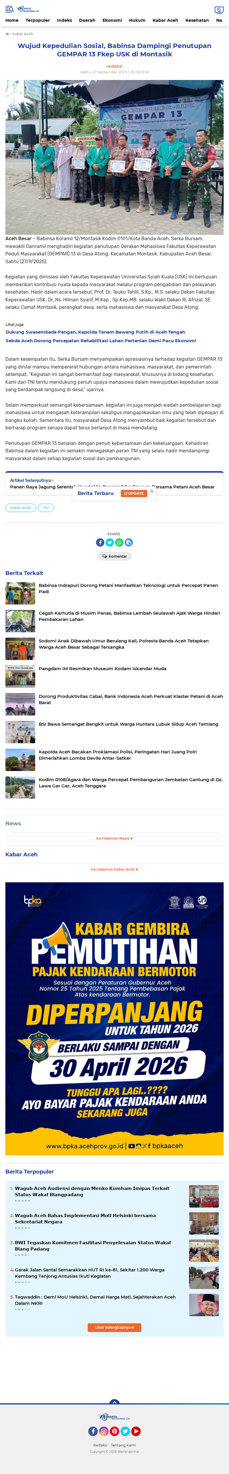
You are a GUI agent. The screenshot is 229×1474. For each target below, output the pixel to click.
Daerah (87, 20)
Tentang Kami (123, 1445)
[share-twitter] (110, 542)
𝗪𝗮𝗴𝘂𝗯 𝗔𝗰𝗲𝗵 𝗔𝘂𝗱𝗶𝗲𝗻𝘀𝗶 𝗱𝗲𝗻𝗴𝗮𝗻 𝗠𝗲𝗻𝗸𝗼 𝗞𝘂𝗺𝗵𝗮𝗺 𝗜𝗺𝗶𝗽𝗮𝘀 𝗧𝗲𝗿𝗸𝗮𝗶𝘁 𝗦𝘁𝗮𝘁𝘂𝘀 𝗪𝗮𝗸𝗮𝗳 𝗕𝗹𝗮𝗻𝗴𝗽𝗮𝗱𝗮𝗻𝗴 (92, 1191)
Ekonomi (112, 20)
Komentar (117, 556)
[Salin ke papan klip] (129, 542)
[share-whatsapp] (119, 542)
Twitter (127, 1438)
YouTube (140, 1438)
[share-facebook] (100, 542)
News (13, 823)
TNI (46, 507)
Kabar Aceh (165, 20)
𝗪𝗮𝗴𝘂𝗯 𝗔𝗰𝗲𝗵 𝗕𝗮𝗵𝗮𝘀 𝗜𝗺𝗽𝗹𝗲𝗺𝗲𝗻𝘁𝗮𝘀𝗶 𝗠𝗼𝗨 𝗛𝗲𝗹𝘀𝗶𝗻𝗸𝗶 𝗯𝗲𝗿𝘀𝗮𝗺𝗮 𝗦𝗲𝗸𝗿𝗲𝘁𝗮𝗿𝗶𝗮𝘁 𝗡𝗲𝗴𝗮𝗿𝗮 (85, 1219)
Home (11, 20)
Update (135, 493)
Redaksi (100, 1445)
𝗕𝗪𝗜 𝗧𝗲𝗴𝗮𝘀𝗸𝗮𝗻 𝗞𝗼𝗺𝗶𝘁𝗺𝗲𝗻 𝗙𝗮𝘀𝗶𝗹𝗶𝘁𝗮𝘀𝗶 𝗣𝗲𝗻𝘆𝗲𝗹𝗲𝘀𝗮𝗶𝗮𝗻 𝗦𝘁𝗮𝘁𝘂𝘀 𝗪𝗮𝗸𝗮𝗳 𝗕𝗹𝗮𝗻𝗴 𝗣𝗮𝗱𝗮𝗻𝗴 (93, 1246)
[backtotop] (114, 1404)
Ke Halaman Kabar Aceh (113, 869)
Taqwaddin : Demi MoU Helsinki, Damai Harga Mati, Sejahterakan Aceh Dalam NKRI (95, 1300)
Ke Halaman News (113, 838)
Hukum (137, 20)
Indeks (64, 20)
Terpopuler (38, 20)
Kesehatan (197, 20)
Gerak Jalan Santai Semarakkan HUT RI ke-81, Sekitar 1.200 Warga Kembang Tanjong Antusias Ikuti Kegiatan (90, 1273)
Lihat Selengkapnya (113, 1327)
